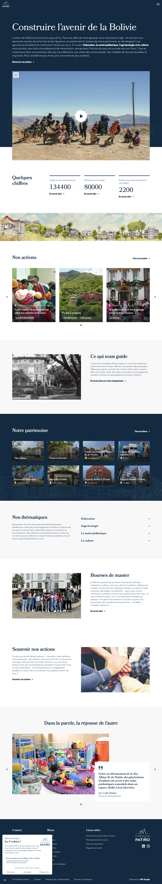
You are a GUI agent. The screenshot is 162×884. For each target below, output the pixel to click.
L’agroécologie (89, 526)
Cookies (37, 880)
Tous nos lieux (141, 431)
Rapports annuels (94, 848)
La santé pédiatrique (93, 533)
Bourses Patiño (53, 852)
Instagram (148, 846)
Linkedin (143, 846)
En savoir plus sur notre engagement (106, 381)
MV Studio (145, 880)
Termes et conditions (83, 880)
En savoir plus (55, 194)
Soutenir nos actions (21, 679)
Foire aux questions (94, 844)
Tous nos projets (140, 258)
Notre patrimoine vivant (97, 840)
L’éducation (88, 519)
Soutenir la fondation (56, 864)
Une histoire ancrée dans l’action (100, 836)
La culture (87, 541)
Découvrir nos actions (22, 62)
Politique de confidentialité (57, 880)
